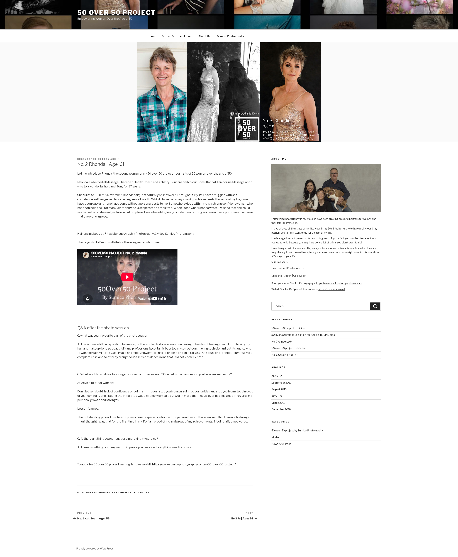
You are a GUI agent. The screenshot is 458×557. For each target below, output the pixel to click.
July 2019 (276, 395)
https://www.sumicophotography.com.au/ (339, 283)
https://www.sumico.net (331, 289)
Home (151, 36)
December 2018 (281, 409)
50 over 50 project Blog (177, 36)
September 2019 (281, 382)
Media (275, 437)
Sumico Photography (230, 36)
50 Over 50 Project (116, 12)
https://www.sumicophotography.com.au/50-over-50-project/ (194, 464)
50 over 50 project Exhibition (288, 348)
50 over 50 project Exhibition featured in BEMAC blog (303, 334)
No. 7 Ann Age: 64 (282, 341)
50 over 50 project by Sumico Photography (116, 492)
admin (115, 159)
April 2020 (277, 375)
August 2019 (279, 389)
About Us (204, 36)
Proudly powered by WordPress (95, 548)
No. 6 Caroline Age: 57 (284, 354)
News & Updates (281, 443)
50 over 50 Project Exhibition (288, 328)
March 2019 (278, 402)
